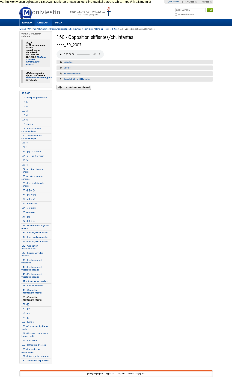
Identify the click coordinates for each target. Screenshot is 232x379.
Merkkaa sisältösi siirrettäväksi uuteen (36, 60)
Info (118, 374)
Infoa (58, 22)
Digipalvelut (110, 374)
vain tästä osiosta (186, 14)
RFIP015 (114, 29)
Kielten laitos (87, 29)
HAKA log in (191, 2)
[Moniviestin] (66, 18)
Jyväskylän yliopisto (94, 374)
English (169, 1)
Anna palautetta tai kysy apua (133, 374)
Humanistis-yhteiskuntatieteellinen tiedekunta (59, 29)
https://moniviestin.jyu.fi (39, 78)
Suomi (176, 1)
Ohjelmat (43, 22)
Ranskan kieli (101, 29)
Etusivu (27, 22)
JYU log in (207, 2)
